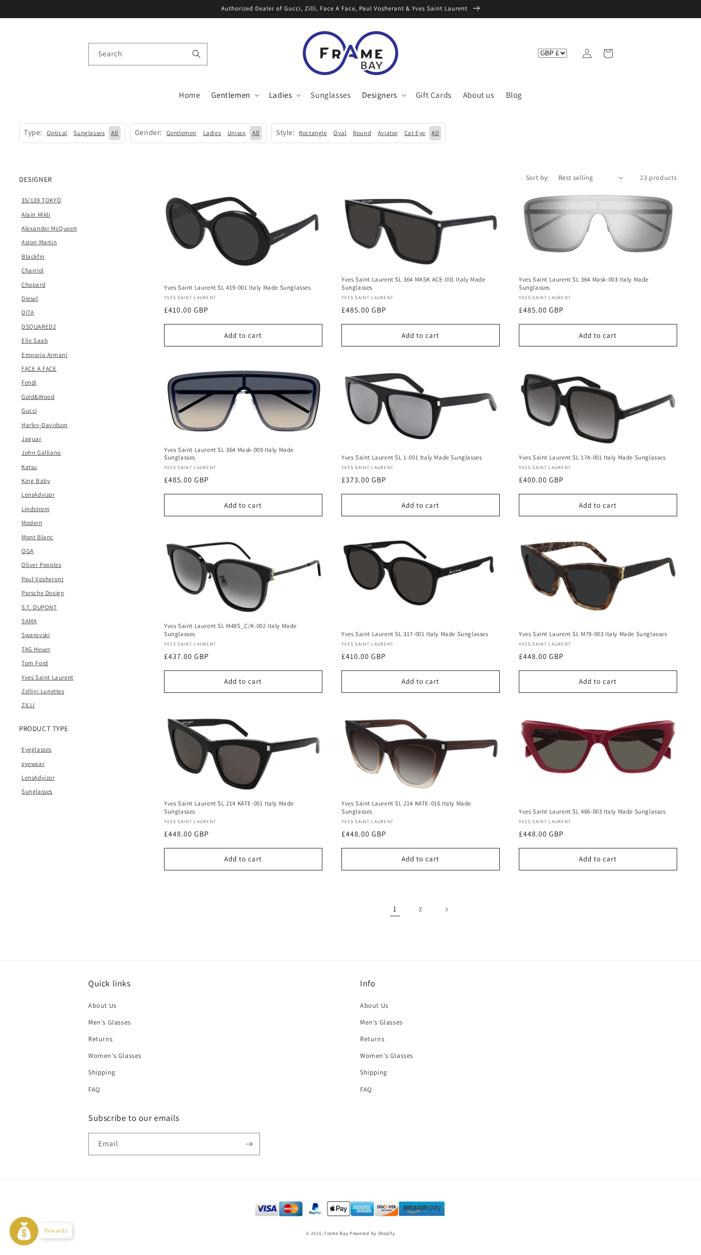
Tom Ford (34, 663)
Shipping (101, 1072)
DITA (27, 312)
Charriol (32, 270)
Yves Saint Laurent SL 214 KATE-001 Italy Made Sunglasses (229, 808)
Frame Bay (336, 1233)
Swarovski (35, 635)
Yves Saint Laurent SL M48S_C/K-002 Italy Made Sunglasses (230, 630)
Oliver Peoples (41, 565)
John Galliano (41, 453)
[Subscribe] (248, 1144)
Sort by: (537, 177)
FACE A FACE (39, 369)
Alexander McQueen (49, 228)
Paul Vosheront (42, 579)
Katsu (29, 467)
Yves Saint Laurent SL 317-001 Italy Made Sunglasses (414, 634)
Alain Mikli (36, 214)
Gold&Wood (37, 397)
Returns (100, 1039)
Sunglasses (36, 791)
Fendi (29, 382)
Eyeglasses (36, 749)
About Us (102, 1005)
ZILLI (28, 705)
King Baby (35, 481)
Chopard (33, 285)
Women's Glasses (115, 1055)
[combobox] (148, 54)
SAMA (29, 621)
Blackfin (33, 256)
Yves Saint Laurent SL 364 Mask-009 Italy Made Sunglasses (229, 454)
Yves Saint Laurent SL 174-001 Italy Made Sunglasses (592, 457)
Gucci (29, 411)
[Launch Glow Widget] (24, 1231)
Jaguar (31, 439)
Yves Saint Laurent (47, 677)
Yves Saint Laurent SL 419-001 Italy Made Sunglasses (237, 288)
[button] (98, 53)
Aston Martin (39, 242)
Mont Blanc (37, 537)
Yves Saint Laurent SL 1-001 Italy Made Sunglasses (411, 457)
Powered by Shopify (372, 1233)
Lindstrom (35, 509)
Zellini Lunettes (42, 691)
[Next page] (446, 909)
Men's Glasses (109, 1022)
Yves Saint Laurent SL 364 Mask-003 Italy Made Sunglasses (584, 284)
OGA (27, 551)
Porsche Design (42, 593)
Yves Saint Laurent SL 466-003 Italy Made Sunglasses (592, 812)
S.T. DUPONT (39, 607)
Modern (31, 523)
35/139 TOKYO (41, 200)
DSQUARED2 (38, 327)
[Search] (196, 53)
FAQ (94, 1089)
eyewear (32, 764)
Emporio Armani (44, 355)
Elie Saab (34, 340)
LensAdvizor (38, 495)
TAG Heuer (35, 649)
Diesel (29, 298)
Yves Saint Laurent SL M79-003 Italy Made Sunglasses (593, 634)
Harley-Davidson (44, 425)
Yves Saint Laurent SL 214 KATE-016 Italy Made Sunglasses (406, 808)
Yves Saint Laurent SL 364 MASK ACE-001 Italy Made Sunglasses (413, 284)
